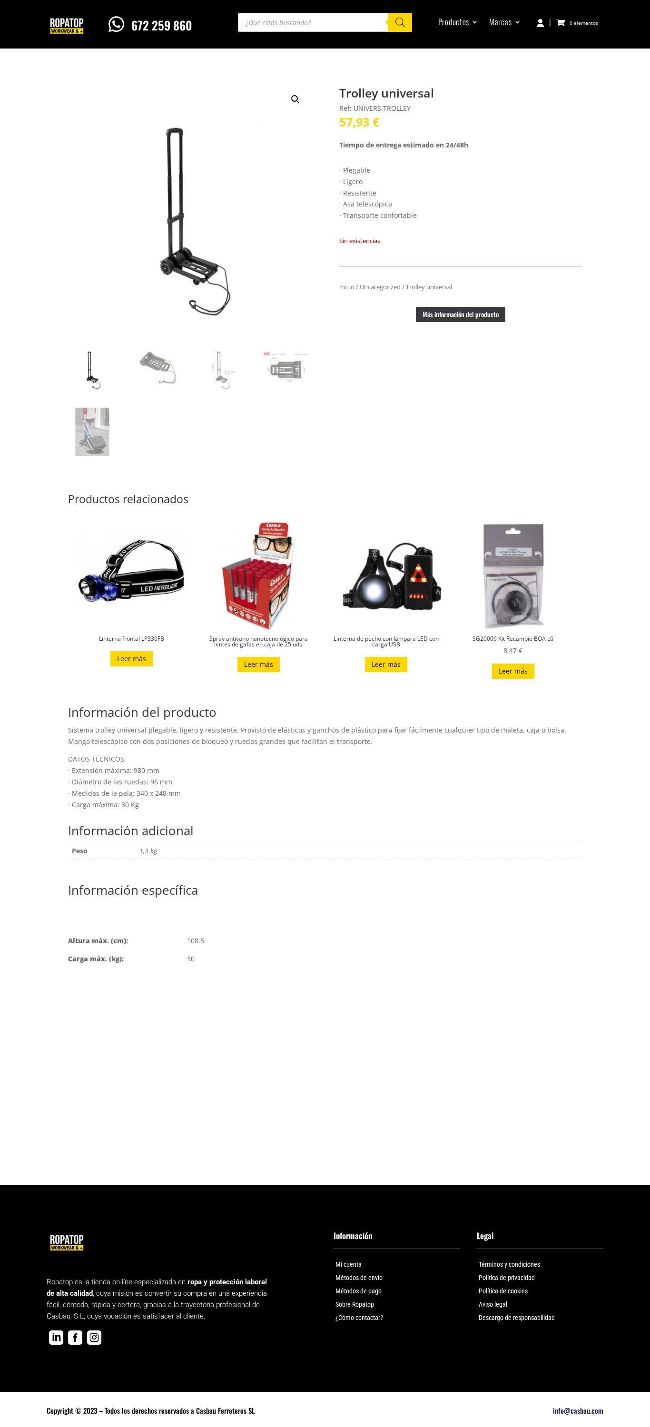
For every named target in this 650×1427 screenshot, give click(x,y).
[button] (295, 99)
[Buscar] (400, 22)
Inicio (347, 287)
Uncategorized (380, 287)
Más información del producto (461, 314)
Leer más (131, 658)
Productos (453, 23)
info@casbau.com (578, 1410)
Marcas (500, 23)
